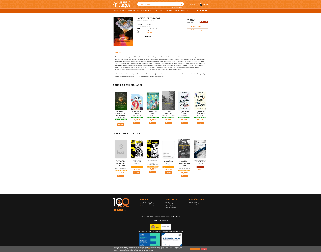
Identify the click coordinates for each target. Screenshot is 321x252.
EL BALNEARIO (152, 160)
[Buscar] (181, 4)
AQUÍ (148, 248)
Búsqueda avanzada (177, 7)
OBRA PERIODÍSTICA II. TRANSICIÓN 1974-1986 (184, 162)
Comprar (120, 124)
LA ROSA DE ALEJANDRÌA (137, 161)
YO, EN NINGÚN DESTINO (184, 113)
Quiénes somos (193, 202)
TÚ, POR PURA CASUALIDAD (200, 113)
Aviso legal (167, 202)
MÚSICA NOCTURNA (168, 113)
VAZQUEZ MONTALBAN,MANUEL (146, 21)
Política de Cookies (170, 206)
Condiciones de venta (170, 207)
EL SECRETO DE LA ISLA (152, 113)
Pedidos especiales (194, 206)
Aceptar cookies (195, 249)
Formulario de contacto (148, 206)
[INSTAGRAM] (203, 10)
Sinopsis (118, 52)
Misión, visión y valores (195, 204)
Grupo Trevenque (175, 216)
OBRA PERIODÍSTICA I (168, 161)
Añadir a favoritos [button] (197, 26)
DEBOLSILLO (150, 25)
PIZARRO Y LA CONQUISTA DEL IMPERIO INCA (120, 113)
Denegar (204, 249)
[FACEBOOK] (197, 10)
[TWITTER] (200, 10)
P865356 (149, 33)
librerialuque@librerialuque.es (150, 204)
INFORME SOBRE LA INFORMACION (200, 161)
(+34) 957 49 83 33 (147, 202)
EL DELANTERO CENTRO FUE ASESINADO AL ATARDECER (121, 162)
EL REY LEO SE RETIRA (136, 113)
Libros (122, 11)
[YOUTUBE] (206, 10)
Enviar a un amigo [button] (197, 30)
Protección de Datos (170, 204)
